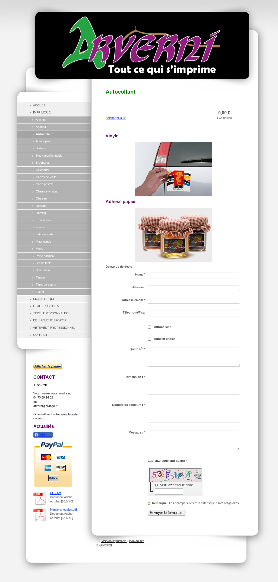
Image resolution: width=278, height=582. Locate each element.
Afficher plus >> (116, 117)
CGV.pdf (55, 493)
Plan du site (136, 541)
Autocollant (162, 326)
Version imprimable (114, 541)
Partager (45, 435)
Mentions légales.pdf (63, 509)
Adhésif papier (164, 338)
